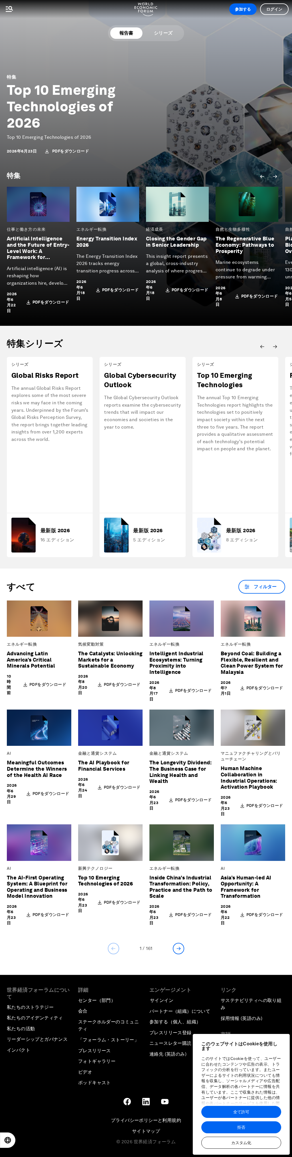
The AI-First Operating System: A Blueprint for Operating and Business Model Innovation (37, 887)
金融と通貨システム (97, 753)
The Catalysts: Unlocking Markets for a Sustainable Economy (110, 659)
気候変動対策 (91, 644)
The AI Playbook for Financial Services (103, 766)
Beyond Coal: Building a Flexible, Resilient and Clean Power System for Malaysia (252, 662)
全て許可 (241, 1112)
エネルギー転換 (91, 229)
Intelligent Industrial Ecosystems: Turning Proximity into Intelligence (176, 662)
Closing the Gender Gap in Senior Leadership (176, 242)
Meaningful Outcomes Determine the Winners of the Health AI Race (37, 769)
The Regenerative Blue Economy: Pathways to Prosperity (245, 245)
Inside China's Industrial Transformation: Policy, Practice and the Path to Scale (180, 887)
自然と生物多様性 (233, 229)
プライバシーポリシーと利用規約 (146, 1120)
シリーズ (163, 33)
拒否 (241, 1127)
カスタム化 (241, 1142)
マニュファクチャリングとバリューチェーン (251, 756)
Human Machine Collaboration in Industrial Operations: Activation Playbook (249, 777)
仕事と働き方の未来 (26, 229)
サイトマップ (146, 1131)
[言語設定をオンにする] (7, 1140)
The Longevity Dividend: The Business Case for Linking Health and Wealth (180, 772)
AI (9, 753)
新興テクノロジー (95, 868)
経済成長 (154, 229)
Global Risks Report (45, 375)
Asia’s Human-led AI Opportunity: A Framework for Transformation (246, 887)
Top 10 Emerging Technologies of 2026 (61, 106)
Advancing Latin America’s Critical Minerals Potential (31, 659)
